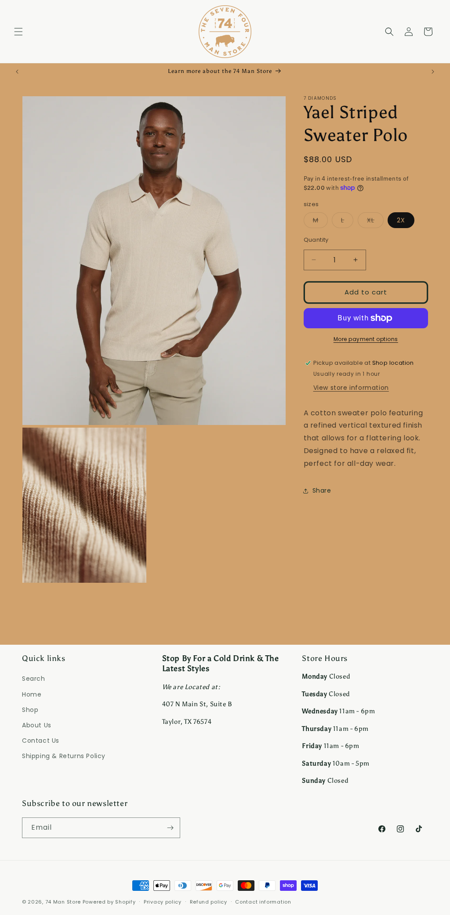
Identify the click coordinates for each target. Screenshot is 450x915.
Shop (30, 709)
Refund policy (208, 901)
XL (375, 221)
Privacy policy (162, 901)
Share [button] (321, 490)
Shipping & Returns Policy (63, 756)
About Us (36, 725)
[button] (18, 31)
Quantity (316, 240)
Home (31, 694)
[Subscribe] (170, 827)
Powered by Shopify (109, 901)
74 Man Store (63, 901)
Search (33, 678)
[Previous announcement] (17, 71)
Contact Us (40, 740)
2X (401, 220)
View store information (351, 387)
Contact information (263, 901)
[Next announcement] (433, 71)
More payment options (366, 339)
